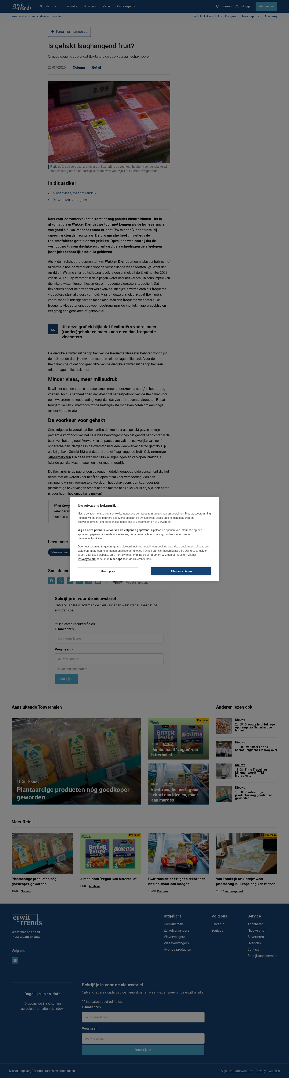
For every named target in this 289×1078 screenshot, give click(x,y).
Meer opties (108, 571)
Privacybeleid (87, 558)
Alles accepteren (181, 571)
